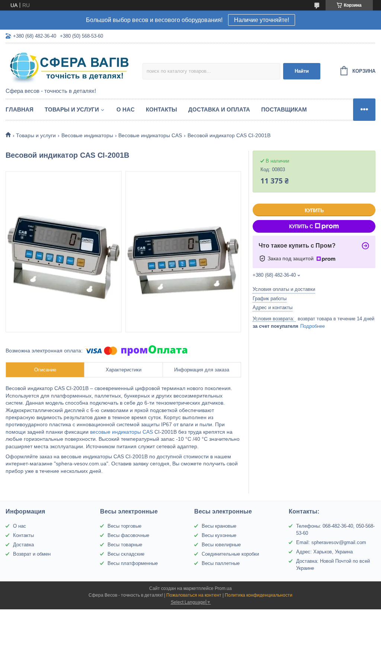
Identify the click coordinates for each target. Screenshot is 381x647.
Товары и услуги (72, 109)
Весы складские (126, 554)
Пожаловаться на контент (193, 595)
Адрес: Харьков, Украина (324, 552)
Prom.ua (223, 588)
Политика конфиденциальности (258, 595)
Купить (314, 210)
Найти (302, 71)
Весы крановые (219, 526)
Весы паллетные (221, 563)
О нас (125, 109)
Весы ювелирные (221, 544)
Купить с (301, 226)
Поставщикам (284, 109)
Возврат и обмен (32, 554)
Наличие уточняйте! (261, 20)
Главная (19, 109)
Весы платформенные (133, 563)
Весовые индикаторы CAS (150, 135)
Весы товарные (125, 544)
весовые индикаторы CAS (121, 432)
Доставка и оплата (219, 109)
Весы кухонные (219, 535)
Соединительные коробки (230, 554)
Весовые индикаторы (87, 135)
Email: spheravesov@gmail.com (331, 542)
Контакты (161, 109)
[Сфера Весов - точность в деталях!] (71, 66)
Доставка (23, 544)
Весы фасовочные (128, 535)
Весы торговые (124, 526)
